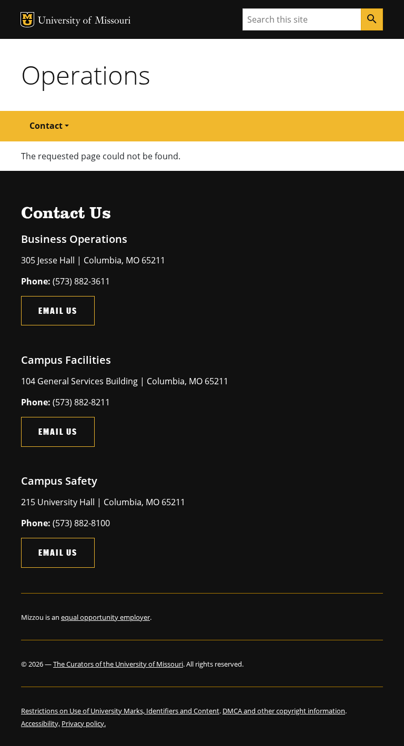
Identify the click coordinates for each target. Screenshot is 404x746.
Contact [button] (46, 125)
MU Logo (27, 19)
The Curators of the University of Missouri (118, 664)
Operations (85, 74)
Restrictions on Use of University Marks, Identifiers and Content (120, 711)
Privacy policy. (84, 723)
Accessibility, (40, 723)
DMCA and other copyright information (284, 711)
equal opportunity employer (105, 617)
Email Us (57, 310)
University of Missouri (84, 21)
